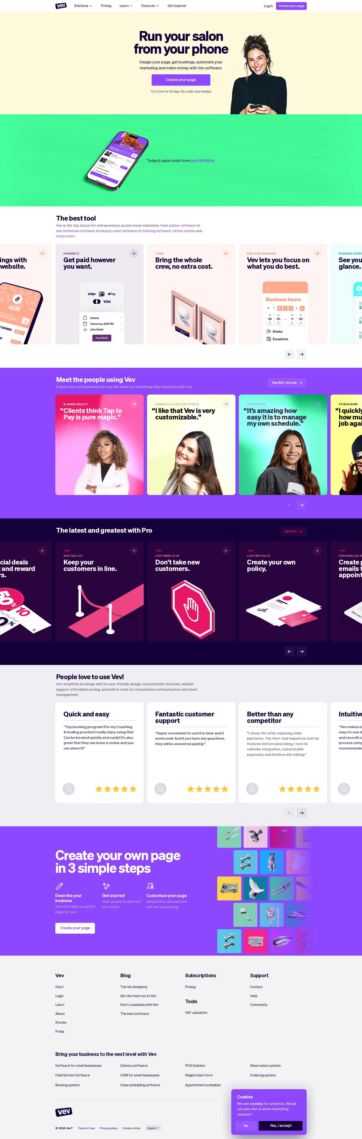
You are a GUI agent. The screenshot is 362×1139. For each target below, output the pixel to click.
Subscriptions (200, 975)
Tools (191, 1001)
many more (65, 236)
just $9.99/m (203, 160)
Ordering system (263, 1075)
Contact (256, 987)
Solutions (81, 5)
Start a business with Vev (139, 1004)
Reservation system (265, 1065)
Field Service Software (72, 1075)
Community (259, 1004)
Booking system (67, 1085)
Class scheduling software (140, 1085)
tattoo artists (184, 230)
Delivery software (134, 1065)
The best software (134, 1013)
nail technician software (75, 230)
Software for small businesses (78, 1065)
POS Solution (195, 1065)
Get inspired (177, 5)
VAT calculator (196, 1012)
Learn (124, 5)
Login (59, 996)
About (60, 1013)
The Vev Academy (133, 987)
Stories (60, 1022)
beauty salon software (118, 230)
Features (148, 5)
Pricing (106, 5)
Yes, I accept (281, 1125)
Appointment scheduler (203, 1085)
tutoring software (156, 230)
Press (59, 1031)
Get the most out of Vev (138, 996)
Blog (125, 975)
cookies (256, 1103)
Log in (268, 6)
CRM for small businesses (139, 1075)
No (246, 1125)
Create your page (291, 6)
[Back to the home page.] (61, 6)
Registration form (199, 1075)
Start (59, 987)
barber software (182, 225)
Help (253, 996)
